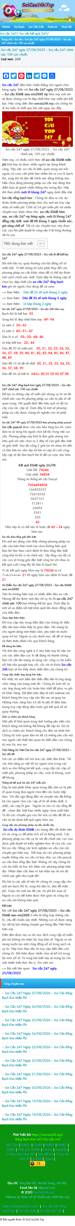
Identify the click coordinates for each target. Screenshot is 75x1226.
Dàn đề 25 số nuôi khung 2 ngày (45, 292)
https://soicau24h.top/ (47, 1134)
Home (6, 26)
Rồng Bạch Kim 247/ (29, 1139)
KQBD (10, 1149)
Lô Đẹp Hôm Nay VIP (20, 1154)
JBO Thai (12, 1144)
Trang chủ (7, 39)
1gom (49, 1158)
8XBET (26, 1144)
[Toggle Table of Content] (39, 243)
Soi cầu (19, 39)
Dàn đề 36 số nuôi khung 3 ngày (44, 297)
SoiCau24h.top (43, 1192)
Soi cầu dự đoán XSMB (18, 829)
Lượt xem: (7, 59)
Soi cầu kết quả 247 (33, 33)
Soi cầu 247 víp (51, 1210)
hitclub (47, 1149)
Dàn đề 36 (45, 1154)
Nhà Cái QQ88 (29, 1149)
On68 (38, 1144)
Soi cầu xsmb (28, 1210)
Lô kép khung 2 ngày (37, 303)
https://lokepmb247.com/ (21, 1206)
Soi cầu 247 (8, 33)
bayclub (61, 1149)
